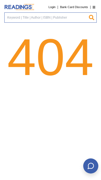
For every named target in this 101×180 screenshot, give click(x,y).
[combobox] (46, 17)
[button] (94, 7)
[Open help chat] (90, 166)
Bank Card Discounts (74, 7)
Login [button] (51, 7)
